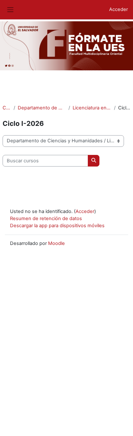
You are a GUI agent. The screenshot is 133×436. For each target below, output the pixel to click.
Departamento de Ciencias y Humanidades (42, 108)
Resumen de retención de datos (46, 218)
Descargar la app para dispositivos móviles (57, 225)
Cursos (7, 108)
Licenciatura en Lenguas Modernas (92, 108)
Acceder (118, 9)
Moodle (56, 243)
